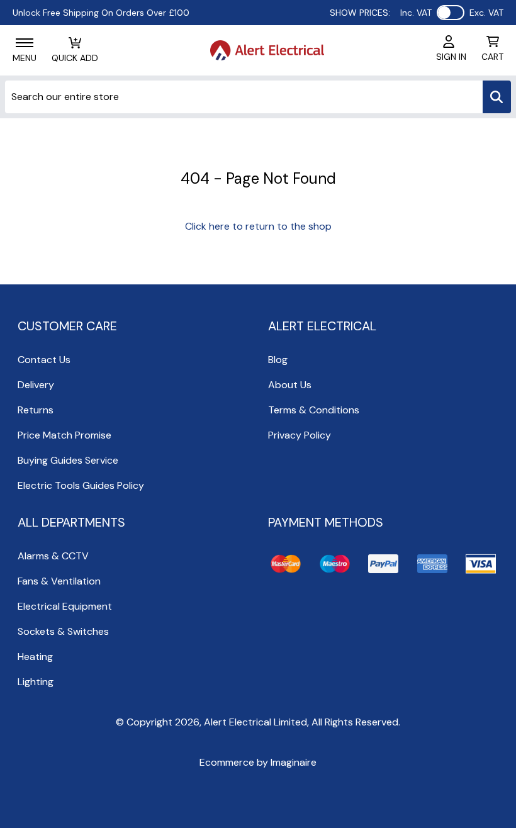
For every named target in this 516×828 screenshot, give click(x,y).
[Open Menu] (24, 42)
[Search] (497, 97)
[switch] (450, 12)
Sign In (451, 56)
